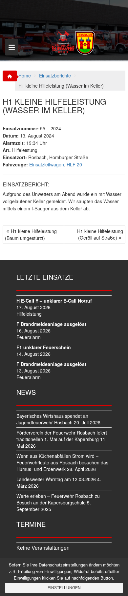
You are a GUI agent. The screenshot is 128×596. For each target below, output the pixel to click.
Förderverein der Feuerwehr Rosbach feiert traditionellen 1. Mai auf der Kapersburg (61, 435)
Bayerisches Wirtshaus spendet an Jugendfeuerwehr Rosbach (52, 419)
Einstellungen (64, 587)
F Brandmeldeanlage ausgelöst (51, 324)
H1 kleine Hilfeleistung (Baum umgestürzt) (31, 234)
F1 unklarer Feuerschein (43, 347)
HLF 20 (74, 164)
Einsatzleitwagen (46, 164)
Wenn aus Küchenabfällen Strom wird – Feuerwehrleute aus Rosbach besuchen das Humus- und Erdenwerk (62, 462)
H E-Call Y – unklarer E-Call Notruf (54, 300)
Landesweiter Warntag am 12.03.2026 (56, 479)
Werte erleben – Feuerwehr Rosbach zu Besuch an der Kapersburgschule (58, 499)
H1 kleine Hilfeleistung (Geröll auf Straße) (100, 234)
